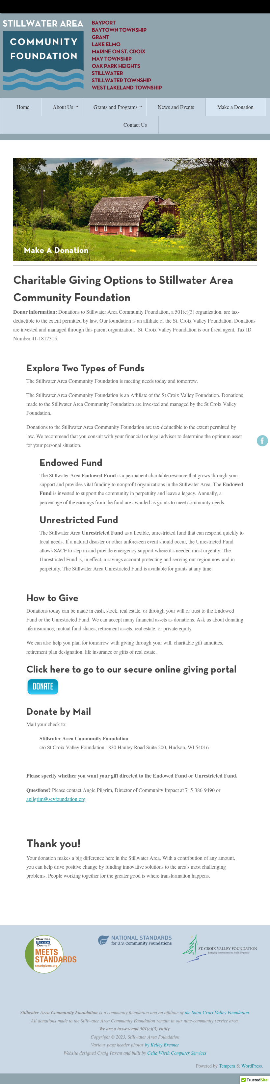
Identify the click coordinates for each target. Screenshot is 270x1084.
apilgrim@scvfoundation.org (56, 798)
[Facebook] (262, 440)
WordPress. (252, 1066)
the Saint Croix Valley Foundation (217, 1012)
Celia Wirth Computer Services (176, 1053)
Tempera (227, 1066)
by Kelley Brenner (162, 1045)
